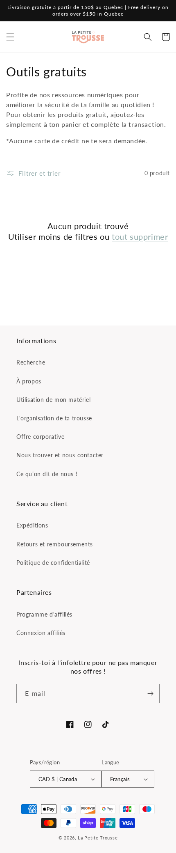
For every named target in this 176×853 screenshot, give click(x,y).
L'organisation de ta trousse (54, 418)
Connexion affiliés (40, 632)
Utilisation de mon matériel (53, 399)
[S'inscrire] (150, 693)
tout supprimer (140, 236)
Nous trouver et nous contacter (60, 455)
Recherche (30, 362)
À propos (28, 381)
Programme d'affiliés (44, 614)
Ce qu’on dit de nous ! (46, 473)
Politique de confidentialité (53, 562)
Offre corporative (40, 436)
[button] (10, 37)
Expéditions (32, 525)
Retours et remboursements (54, 544)
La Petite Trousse (97, 837)
